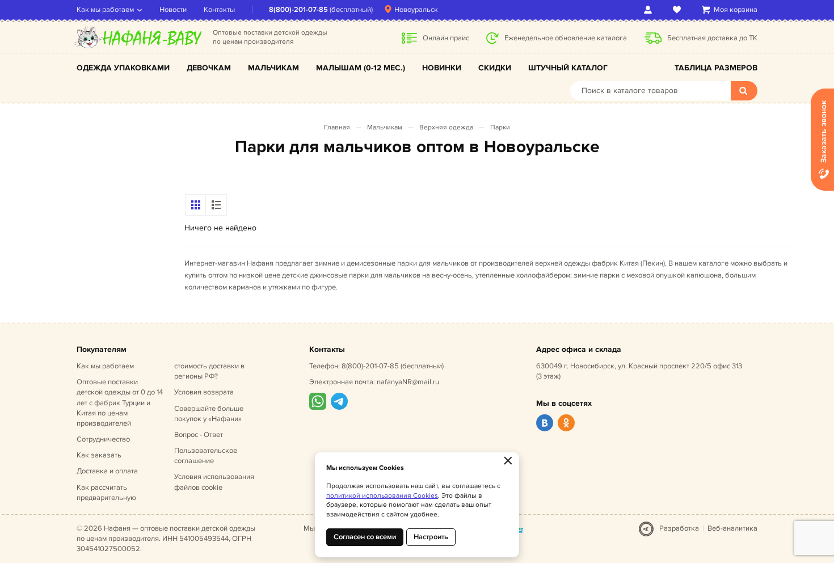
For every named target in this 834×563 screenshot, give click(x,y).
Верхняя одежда (446, 127)
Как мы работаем (105, 9)
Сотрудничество (103, 439)
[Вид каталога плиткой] (196, 205)
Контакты (219, 9)
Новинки (441, 68)
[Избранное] (679, 9)
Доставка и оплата (107, 471)
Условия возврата (204, 392)
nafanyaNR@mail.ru (408, 381)
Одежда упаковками (123, 68)
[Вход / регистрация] (650, 9)
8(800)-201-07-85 (298, 9)
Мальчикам (273, 68)
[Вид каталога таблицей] (216, 205)
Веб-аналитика (732, 528)
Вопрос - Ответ (198, 434)
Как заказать (99, 455)
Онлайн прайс (446, 38)
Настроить (431, 536)
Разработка (679, 528)
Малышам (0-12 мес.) (360, 68)
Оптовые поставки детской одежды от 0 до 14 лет (120, 402)
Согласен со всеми (365, 536)
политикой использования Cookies (382, 495)
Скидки (494, 68)
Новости (173, 9)
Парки (500, 127)
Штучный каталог (568, 68)
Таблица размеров (716, 68)
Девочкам (209, 68)
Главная (337, 127)
